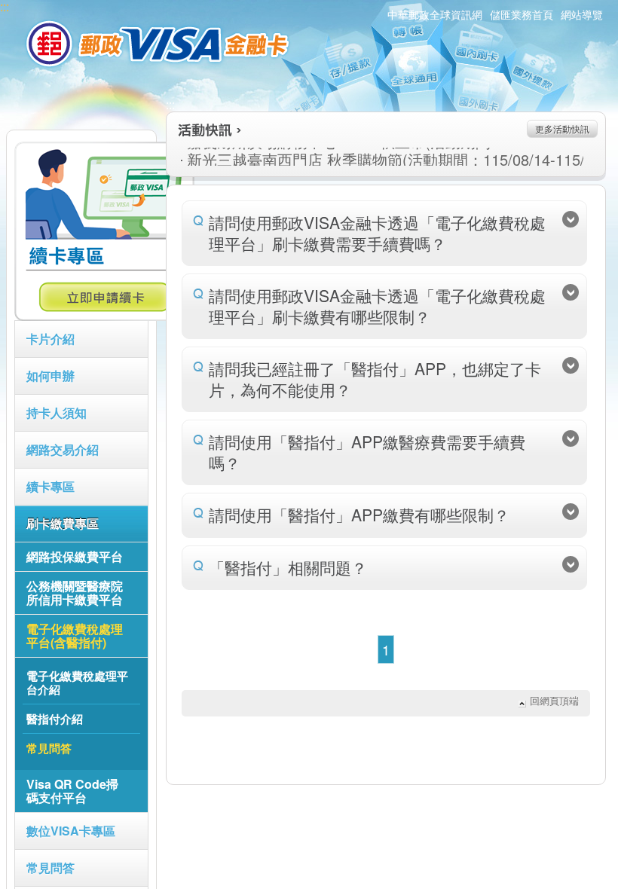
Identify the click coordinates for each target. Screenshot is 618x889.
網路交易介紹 (62, 449)
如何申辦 (50, 375)
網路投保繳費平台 (74, 556)
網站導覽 (582, 14)
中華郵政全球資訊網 (434, 14)
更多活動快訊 (562, 128)
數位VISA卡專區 (70, 830)
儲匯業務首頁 (521, 14)
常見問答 (50, 867)
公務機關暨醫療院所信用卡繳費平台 (74, 592)
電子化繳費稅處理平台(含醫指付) (74, 635)
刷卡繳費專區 (62, 523)
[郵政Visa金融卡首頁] (160, 44)
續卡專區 (50, 486)
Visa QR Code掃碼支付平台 (72, 790)
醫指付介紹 (54, 718)
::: (170, 104)
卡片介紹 (50, 338)
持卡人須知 (56, 412)
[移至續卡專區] (104, 316)
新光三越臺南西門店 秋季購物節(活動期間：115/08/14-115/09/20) (337, 160)
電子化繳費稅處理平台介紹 (77, 683)
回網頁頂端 (554, 700)
